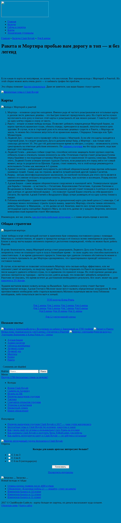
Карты (11, 30)
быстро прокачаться (34, 86)
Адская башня (15, 340)
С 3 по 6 (16, 458)
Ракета (11, 359)
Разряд (11, 357)
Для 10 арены (60, 311)
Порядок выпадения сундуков (24, 396)
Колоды (12, 24)
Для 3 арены (67, 305)
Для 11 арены (75, 311)
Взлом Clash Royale (18, 388)
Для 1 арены (39, 305)
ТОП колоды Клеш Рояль (60, 299)
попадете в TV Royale (13, 280)
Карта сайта (25, 505)
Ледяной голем (16, 348)
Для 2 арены (53, 305)
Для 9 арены (45, 311)
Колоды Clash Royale (23, 38)
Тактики (12, 399)
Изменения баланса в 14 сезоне (24, 491)
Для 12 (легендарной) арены (60, 316)
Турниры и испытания (20, 405)
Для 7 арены (67, 308)
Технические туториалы (21, 33)
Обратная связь (9, 505)
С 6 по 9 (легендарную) (24, 461)
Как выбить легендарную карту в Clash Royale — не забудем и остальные (47, 435)
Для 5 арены (39, 308)
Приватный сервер (18, 408)
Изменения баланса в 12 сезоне (24, 494)
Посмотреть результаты (60, 472)
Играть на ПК (15, 393)
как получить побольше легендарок (51, 217)
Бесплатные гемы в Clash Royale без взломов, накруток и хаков (42, 427)
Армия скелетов (16, 342)
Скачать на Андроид (19, 390)
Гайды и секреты (17, 27)
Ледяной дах (14, 351)
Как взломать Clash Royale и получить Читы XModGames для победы (45, 432)
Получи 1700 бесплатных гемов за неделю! (24, 377)
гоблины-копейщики (19, 345)
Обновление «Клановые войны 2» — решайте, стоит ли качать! (42, 488)
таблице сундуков (72, 146)
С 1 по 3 (16, 454)
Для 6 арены (53, 308)
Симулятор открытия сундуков (24, 402)
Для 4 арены (81, 305)
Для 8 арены (43, 38)
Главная (12, 21)
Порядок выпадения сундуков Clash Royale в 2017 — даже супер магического (49, 424)
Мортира (12, 354)
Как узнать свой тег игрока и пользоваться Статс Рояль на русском (44, 430)
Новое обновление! (18, 410)
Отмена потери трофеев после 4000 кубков (31, 486)
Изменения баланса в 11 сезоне (24, 497)
